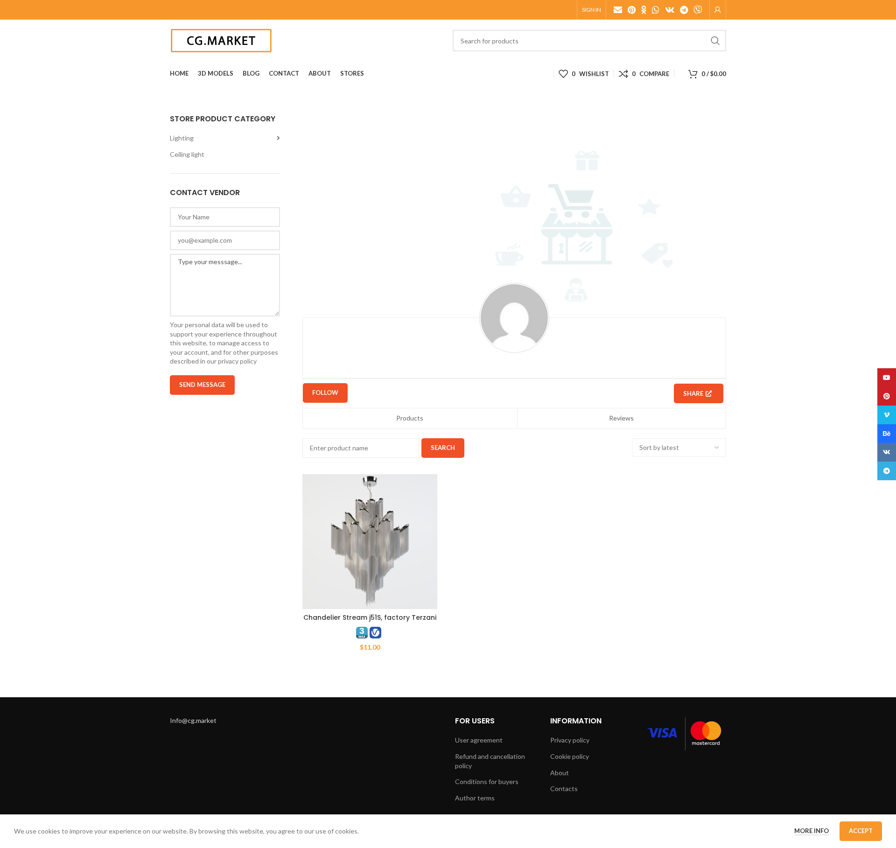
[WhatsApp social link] (655, 10)
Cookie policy (569, 756)
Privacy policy (569, 740)
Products (409, 418)
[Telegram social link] (684, 10)
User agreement (479, 740)
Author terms (475, 798)
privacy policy (237, 361)
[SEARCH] (715, 40)
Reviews (621, 418)
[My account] (718, 9)
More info (811, 830)
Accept (861, 830)
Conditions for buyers (486, 781)
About (559, 773)
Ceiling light (187, 154)
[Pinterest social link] (631, 10)
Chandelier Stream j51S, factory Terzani (369, 617)
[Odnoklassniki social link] (643, 10)
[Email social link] (618, 10)
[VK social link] (669, 10)
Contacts (564, 788)
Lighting (182, 138)
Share (693, 393)
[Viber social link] (698, 10)
